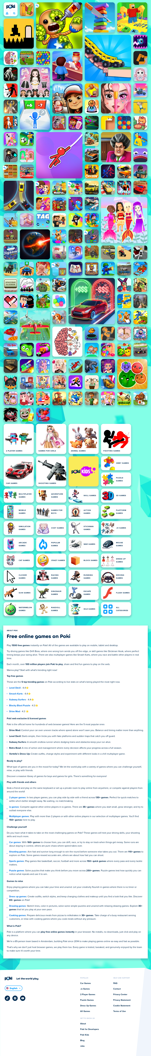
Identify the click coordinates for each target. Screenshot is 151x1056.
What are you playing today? (14, 13)
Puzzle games (16, 870)
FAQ (115, 983)
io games (14, 807)
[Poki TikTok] (7, 998)
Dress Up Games (88, 1006)
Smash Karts (16, 694)
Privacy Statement (122, 1000)
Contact (117, 989)
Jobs (82, 1046)
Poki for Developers (89, 1029)
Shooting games (17, 852)
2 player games (17, 797)
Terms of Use (119, 1011)
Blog (82, 1040)
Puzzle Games (87, 1000)
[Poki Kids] (84, 471)
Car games (15, 842)
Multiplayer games (19, 816)
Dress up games (17, 896)
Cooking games (17, 915)
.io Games (85, 989)
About (83, 1024)
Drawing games (17, 906)
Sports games (16, 861)
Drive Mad (14, 711)
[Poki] (10, 7)
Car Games (85, 983)
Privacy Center (120, 995)
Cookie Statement (121, 1006)
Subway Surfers (17, 699)
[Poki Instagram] (15, 998)
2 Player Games (87, 995)
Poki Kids (84, 1035)
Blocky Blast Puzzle (19, 705)
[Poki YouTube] (22, 998)
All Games (85, 1011)
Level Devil (15, 688)
